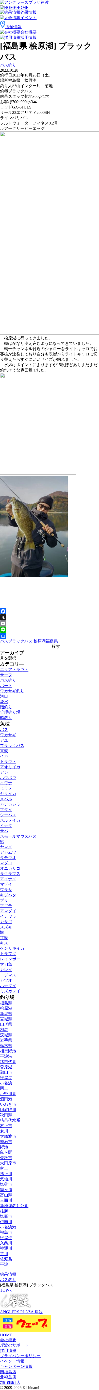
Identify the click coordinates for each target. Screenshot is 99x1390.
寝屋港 (6, 1077)
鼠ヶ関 (6, 1152)
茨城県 (6, 1035)
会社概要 (8, 1340)
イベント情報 (12, 1361)
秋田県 (6, 1115)
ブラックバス (20, 641)
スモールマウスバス (18, 836)
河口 (4, 696)
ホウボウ (8, 777)
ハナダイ (8, 985)
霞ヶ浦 (6, 1190)
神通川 (6, 1248)
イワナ (6, 783)
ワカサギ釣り (12, 691)
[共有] (49, 636)
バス (4, 641)
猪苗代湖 (8, 1061)
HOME (6, 1335)
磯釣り (6, 707)
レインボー (10, 959)
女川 (4, 1131)
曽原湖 (6, 1067)
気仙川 (6, 1179)
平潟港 (6, 1056)
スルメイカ (10, 820)
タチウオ (8, 857)
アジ (4, 772)
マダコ (6, 863)
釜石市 (6, 1141)
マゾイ (6, 884)
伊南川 (6, 1222)
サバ (4, 831)
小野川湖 (8, 1093)
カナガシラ (10, 804)
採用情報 (8, 1350)
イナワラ (8, 916)
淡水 (4, 701)
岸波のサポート (14, 1345)
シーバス (8, 815)
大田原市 (8, 1163)
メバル (6, 799)
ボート (6, 685)
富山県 (6, 1195)
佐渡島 (6, 1259)
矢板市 (6, 1157)
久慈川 (6, 1243)
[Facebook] (49, 611)
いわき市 (8, 1104)
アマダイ (8, 911)
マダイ (6, 809)
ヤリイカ (8, 793)
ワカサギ (8, 735)
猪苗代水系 (10, 1120)
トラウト (8, 761)
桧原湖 (40, 641)
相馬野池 (8, 1051)
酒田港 (6, 1099)
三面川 (6, 1200)
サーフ (6, 675)
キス (4, 943)
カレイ (6, 969)
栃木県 (6, 1045)
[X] (49, 617)
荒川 (4, 1254)
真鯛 (4, 751)
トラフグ (8, 953)
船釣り (6, 717)
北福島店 (8, 1377)
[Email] (49, 623)
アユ (4, 740)
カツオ (6, 980)
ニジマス (8, 975)
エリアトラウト (14, 669)
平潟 (4, 1264)
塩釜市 (6, 1184)
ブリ (4, 900)
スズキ (6, 927)
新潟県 (6, 1013)
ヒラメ (6, 788)
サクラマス (10, 873)
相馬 (4, 1029)
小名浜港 (8, 1227)
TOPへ (6, 1290)
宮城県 (6, 1019)
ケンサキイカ (12, 948)
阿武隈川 (8, 1109)
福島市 (6, 1232)
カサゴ (6, 921)
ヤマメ (6, 847)
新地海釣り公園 (14, 1206)
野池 (4, 1147)
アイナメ (8, 879)
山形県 (6, 1024)
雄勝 (4, 1211)
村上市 (6, 1125)
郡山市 (6, 1072)
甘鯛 (4, 937)
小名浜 (6, 1083)
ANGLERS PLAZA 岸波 (21, 1312)
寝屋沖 (6, 1238)
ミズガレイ (10, 991)
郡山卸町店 (10, 1382)
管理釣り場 (10, 712)
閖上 (4, 1088)
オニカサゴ (10, 868)
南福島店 (8, 1372)
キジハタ (8, 895)
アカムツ (8, 852)
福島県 (52, 641)
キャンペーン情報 (16, 1366)
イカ (4, 756)
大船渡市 (8, 1136)
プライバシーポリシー (20, 1356)
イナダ (6, 825)
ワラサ (6, 889)
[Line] (49, 630)
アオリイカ (10, 767)
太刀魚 (6, 964)
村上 (4, 1168)
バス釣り (8, 65)
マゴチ (6, 905)
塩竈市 (6, 1216)
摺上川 (6, 1174)
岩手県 (6, 1040)
